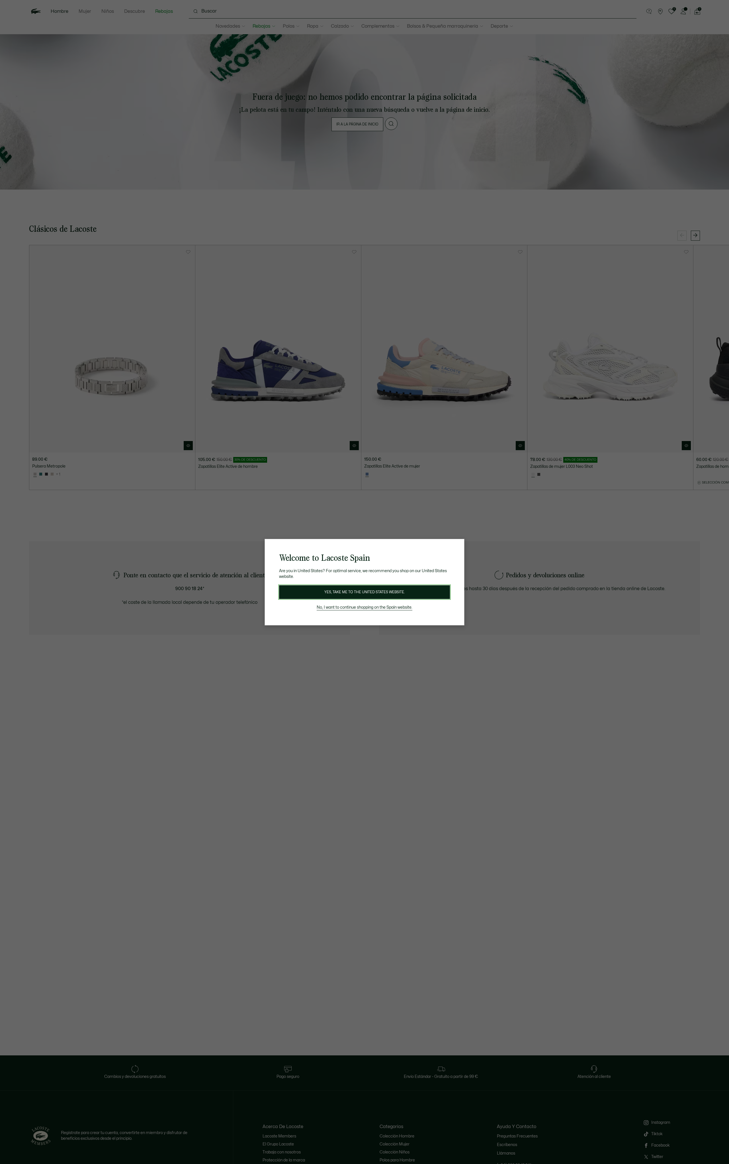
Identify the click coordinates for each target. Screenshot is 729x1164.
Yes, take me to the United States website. (364, 592)
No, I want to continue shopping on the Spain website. (364, 607)
